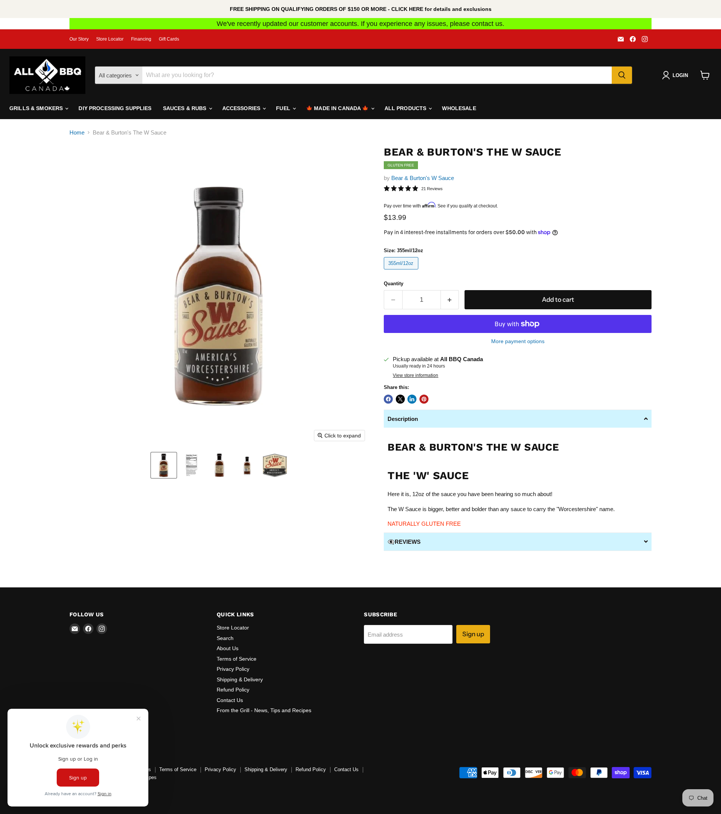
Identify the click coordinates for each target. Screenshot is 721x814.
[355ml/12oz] (402, 271)
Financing (141, 39)
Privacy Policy (233, 669)
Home (76, 132)
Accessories (242, 108)
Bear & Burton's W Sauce (422, 178)
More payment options (518, 341)
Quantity (393, 283)
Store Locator (110, 39)
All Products (406, 108)
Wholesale (459, 108)
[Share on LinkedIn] (411, 399)
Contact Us (230, 700)
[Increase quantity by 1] (450, 299)
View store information (415, 375)
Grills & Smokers (36, 108)
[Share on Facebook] (388, 399)
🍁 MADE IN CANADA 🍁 (338, 108)
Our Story (79, 39)
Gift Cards (169, 39)
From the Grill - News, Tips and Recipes (264, 710)
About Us (227, 648)
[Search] (622, 75)
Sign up (473, 634)
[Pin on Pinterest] (423, 399)
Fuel (284, 108)
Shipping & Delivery (240, 679)
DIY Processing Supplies (114, 108)
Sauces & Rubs (185, 108)
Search (225, 638)
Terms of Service (236, 659)
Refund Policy (233, 690)
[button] (163, 465)
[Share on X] (400, 399)
